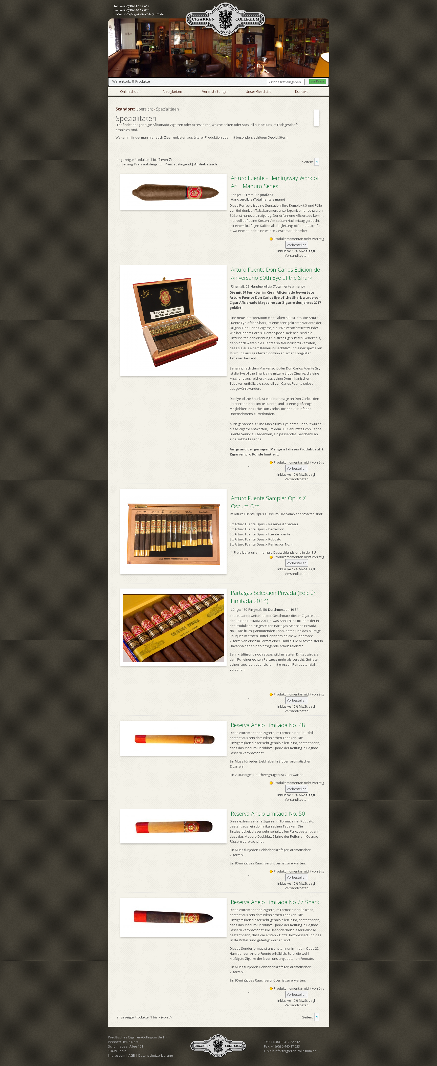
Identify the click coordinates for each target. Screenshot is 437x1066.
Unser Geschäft (258, 91)
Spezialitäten (167, 109)
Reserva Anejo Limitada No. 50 (268, 813)
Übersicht (144, 109)
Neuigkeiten (172, 91)
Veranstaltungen (215, 91)
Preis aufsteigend (148, 164)
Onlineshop (129, 91)
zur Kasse (317, 81)
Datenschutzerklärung (155, 1055)
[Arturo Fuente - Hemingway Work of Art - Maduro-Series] (173, 192)
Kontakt (301, 91)
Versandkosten (297, 255)
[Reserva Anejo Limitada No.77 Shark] (173, 917)
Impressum (116, 1055)
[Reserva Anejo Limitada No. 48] (173, 738)
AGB (131, 1055)
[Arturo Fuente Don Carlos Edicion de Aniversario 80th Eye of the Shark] (173, 320)
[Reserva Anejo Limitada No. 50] (173, 826)
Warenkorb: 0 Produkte (131, 81)
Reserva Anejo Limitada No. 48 (268, 725)
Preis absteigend (178, 164)
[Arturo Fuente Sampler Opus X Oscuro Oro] (173, 531)
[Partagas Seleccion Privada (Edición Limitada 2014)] (173, 627)
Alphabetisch (205, 164)
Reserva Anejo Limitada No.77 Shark (275, 902)
